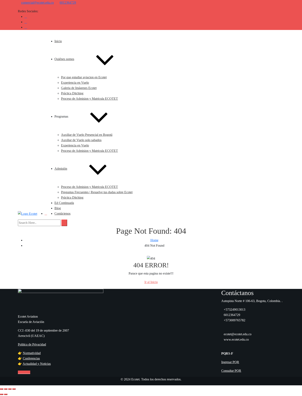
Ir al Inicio (151, 282)
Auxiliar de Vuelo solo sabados (81, 140)
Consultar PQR (231, 370)
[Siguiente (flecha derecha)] (5, 394)
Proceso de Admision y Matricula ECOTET (89, 98)
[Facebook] (25, 16)
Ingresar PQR (230, 362)
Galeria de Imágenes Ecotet (79, 88)
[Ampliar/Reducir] (1, 389)
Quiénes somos (64, 59)
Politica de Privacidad (32, 344)
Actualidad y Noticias (37, 363)
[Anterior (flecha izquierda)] (1, 394)
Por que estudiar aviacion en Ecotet (84, 77)
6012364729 (68, 2)
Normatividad (32, 353)
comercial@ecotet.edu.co (37, 2)
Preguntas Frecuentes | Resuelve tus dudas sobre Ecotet (97, 192)
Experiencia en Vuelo (75, 82)
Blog (57, 208)
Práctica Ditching (72, 93)
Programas (61, 116)
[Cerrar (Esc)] (14, 389)
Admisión (60, 168)
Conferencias (31, 358)
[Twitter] (22, 372)
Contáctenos (62, 213)
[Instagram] (25, 27)
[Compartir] (10, 389)
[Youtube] (25, 22)
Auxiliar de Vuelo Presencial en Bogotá (86, 134)
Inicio (58, 41)
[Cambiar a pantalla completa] (5, 389)
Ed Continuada (64, 203)
